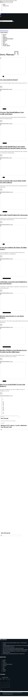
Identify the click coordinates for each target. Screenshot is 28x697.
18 (3, 402)
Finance (5, 37)
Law (4, 43)
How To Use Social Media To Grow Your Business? (12, 385)
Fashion (5, 40)
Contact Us (6, 5)
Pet (3, 76)
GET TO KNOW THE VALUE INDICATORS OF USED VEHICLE (13, 181)
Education (5, 211)
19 (3, 403)
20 (3, 404)
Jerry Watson (3, 89)
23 (3, 408)
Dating (4, 669)
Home (4, 4)
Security (5, 44)
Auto (4, 41)
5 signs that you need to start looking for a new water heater (13, 282)
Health (4, 34)
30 (3, 413)
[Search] (13, 21)
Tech (4, 36)
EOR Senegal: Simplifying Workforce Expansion (14, 653)
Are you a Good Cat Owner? (9, 80)
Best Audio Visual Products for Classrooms (14, 215)
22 (3, 407)
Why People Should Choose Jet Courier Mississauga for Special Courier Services (13, 147)
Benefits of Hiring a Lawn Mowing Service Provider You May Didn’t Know (13, 351)
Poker (4, 671)
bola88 (2, 423)
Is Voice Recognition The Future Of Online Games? (13, 248)
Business (5, 143)
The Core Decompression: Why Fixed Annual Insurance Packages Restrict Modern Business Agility (15, 649)
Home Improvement (8, 38)
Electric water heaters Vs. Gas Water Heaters (12, 317)
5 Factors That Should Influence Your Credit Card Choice (12, 113)
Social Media (6, 45)
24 (3, 410)
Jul (1, 690)
